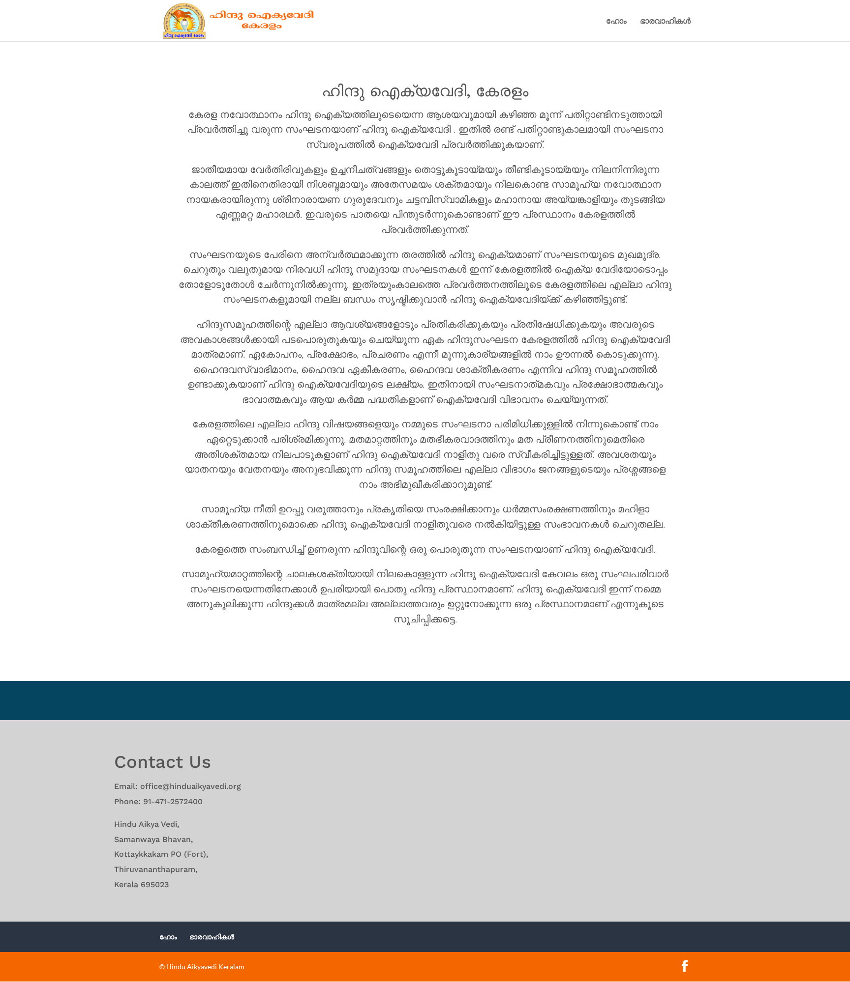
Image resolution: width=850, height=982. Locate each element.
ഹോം (616, 21)
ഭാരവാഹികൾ (665, 21)
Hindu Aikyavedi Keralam (205, 966)
